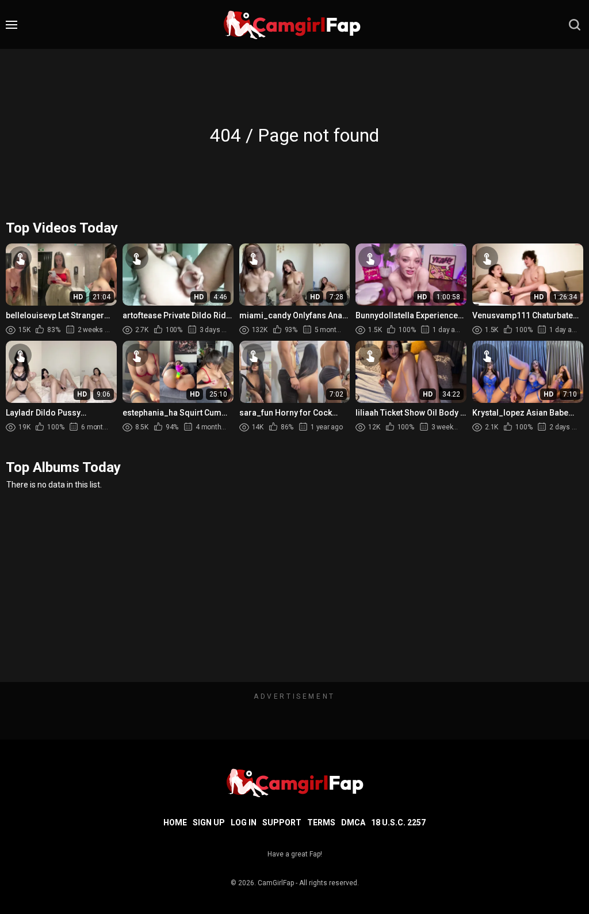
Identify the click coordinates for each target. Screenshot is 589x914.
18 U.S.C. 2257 (398, 822)
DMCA (353, 822)
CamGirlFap (276, 883)
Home (175, 822)
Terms (321, 822)
